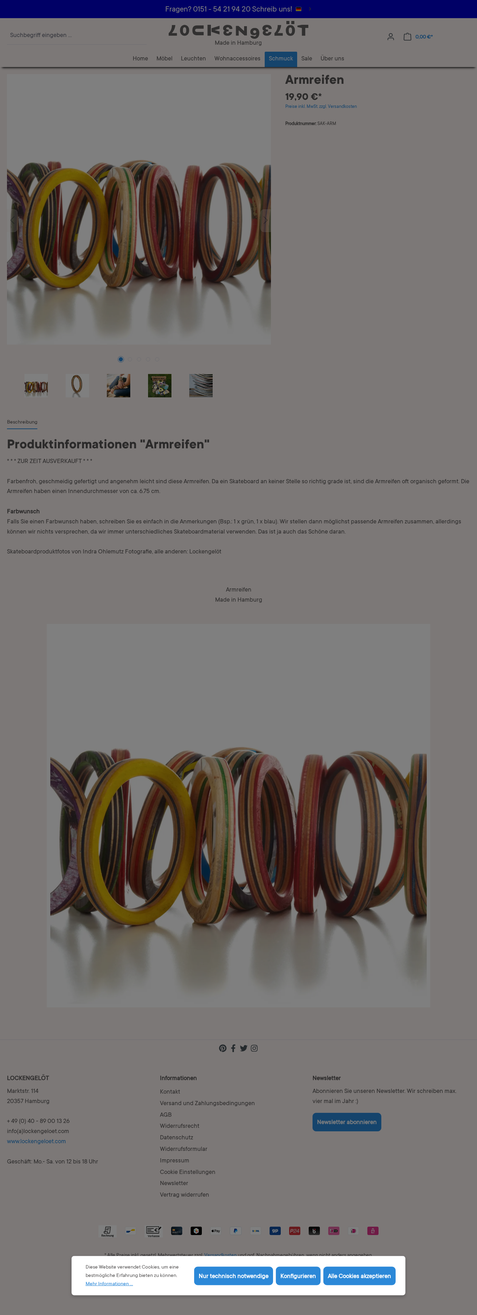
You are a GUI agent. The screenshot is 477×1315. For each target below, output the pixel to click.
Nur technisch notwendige (234, 1276)
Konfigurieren (298, 1276)
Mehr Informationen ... (109, 1284)
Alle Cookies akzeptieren (359, 1276)
